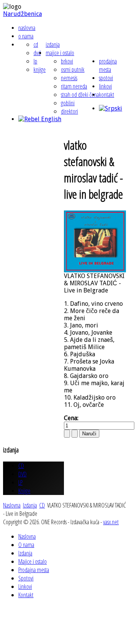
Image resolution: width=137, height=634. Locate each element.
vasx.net (111, 522)
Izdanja (53, 44)
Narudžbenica (22, 13)
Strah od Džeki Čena (80, 94)
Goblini (68, 103)
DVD (37, 53)
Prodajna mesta (108, 65)
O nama (25, 36)
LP (35, 61)
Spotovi (106, 78)
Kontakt (106, 94)
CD (35, 44)
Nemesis (69, 78)
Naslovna (26, 28)
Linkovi (105, 86)
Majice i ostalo (60, 53)
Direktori (69, 111)
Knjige (39, 69)
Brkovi (67, 61)
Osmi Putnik (72, 69)
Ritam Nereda (74, 86)
